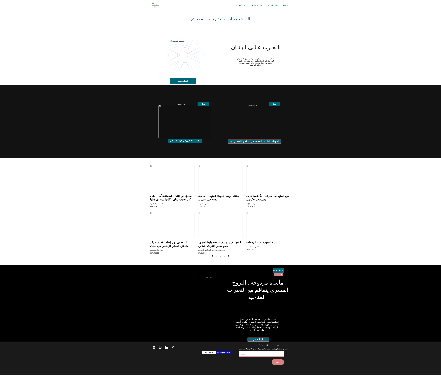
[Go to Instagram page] (161, 347)
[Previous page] (212, 256)
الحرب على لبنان (255, 5)
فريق (268, 345)
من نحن (276, 345)
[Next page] (229, 256)
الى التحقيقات (183, 81)
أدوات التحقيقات (272, 5)
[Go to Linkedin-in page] (167, 347)
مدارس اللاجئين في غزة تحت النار (185, 140)
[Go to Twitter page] (172, 347)
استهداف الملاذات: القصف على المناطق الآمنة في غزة (254, 141)
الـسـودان (278, 275)
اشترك (277, 362)
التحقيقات (285, 5)
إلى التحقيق (258, 339)
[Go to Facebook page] (155, 347)
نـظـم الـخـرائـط (278, 270)
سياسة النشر (259, 345)
